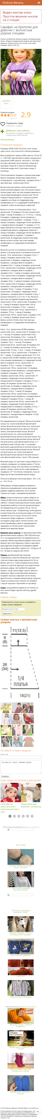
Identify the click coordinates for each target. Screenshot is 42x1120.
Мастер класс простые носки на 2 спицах (20, 1070)
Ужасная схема (2, 115)
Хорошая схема (11, 115)
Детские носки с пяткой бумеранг (21, 1025)
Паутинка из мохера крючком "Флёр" (21, 889)
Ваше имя (4, 754)
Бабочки (21, 976)
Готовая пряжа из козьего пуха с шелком (21, 866)
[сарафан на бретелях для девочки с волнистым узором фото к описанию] (21, 72)
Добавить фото (6, 102)
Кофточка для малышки (20, 997)
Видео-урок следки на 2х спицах (20, 1048)
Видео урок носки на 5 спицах (20, 1093)
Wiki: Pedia (21, 845)
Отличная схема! (15, 115)
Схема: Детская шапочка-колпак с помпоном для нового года (10, 808)
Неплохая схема (5, 115)
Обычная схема (8, 115)
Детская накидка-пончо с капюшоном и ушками (20, 934)
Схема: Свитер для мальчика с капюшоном (31, 805)
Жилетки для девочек (20, 955)
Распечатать (7, 139)
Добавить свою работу (17, 130)
